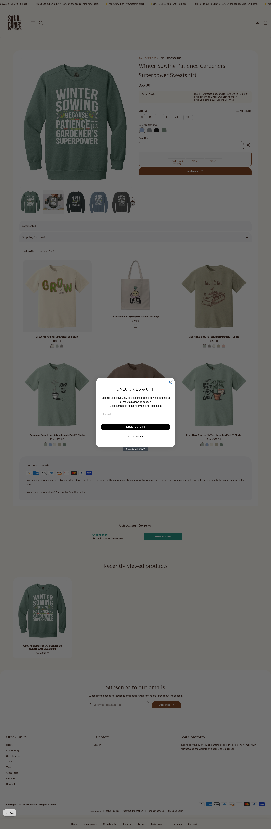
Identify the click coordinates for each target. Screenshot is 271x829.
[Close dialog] (171, 381)
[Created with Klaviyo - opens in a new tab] (135, 449)
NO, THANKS (135, 436)
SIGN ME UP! (135, 427)
